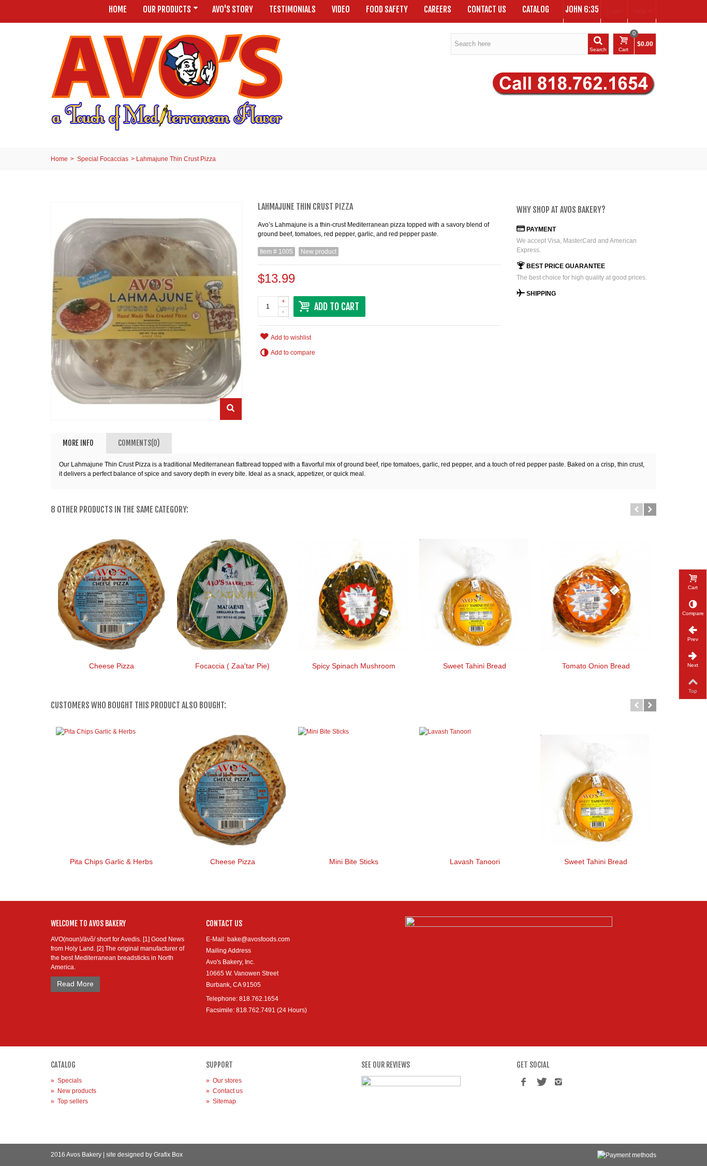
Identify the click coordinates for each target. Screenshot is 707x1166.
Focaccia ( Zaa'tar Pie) (232, 666)
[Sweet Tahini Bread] (474, 594)
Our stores (224, 1080)
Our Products (167, 9)
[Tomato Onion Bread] (595, 594)
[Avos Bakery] (167, 81)
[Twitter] (541, 1082)
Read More (75, 984)
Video (341, 9)
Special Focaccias (102, 159)
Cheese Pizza (111, 666)
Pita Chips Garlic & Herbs (111, 861)
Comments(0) (139, 443)
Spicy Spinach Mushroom (353, 666)
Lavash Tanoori (475, 861)
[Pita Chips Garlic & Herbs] (111, 790)
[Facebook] (523, 1082)
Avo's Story (232, 9)
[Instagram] (558, 1082)
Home (118, 9)
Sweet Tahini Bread (474, 666)
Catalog (535, 9)
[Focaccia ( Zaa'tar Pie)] (232, 594)
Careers (437, 9)
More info (78, 443)
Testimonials (292, 9)
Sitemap (221, 1101)
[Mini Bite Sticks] (353, 790)
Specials (66, 1080)
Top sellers (69, 1101)
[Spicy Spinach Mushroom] (353, 594)
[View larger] (231, 409)
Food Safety (387, 9)
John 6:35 (582, 9)
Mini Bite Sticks (353, 861)
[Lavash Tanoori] (474, 790)
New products (73, 1091)
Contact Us (486, 9)
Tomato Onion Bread (596, 666)
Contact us (224, 1091)
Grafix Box (168, 1154)
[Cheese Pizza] (111, 594)
